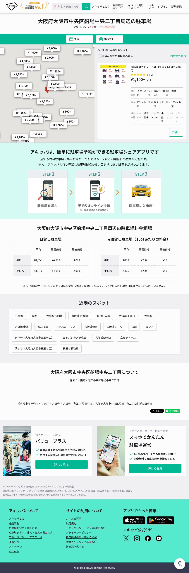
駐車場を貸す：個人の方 (23, 528)
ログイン (163, 6)
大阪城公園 (91, 326)
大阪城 (148, 316)
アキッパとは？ (101, 6)
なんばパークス (66, 326)
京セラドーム (128, 337)
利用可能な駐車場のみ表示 (117, 56)
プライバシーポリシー (79, 532)
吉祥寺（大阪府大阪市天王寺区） (34, 337)
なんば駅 (43, 326)
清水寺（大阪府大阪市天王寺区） (34, 348)
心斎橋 (19, 316)
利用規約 (71, 523)
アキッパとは (16, 518)
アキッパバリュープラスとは (25, 537)
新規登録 (176, 6)
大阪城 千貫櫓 (127, 316)
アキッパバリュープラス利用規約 (85, 528)
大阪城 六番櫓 (80, 316)
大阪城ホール (114, 326)
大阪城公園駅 (103, 337)
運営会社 (14, 542)
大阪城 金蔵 (21, 326)
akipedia (14, 551)
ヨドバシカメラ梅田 (74, 337)
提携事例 (14, 523)
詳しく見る (61, 464)
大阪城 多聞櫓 (54, 316)
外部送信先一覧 (75, 546)
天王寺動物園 (70, 348)
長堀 (34, 316)
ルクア (150, 326)
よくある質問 (73, 518)
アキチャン (15, 546)
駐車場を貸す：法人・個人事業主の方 (31, 532)
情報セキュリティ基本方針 (81, 542)
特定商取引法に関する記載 (81, 537)
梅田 (134, 326)
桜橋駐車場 (103, 316)
